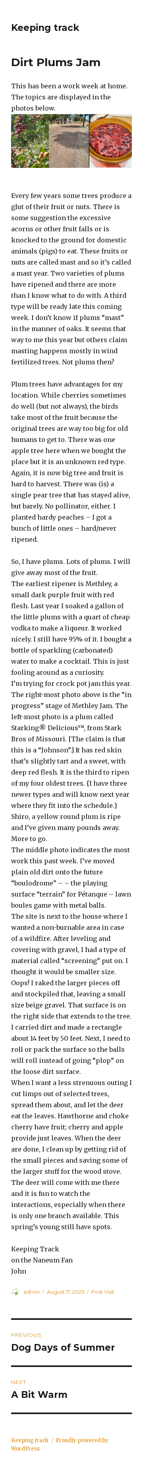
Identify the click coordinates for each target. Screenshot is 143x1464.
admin (31, 1292)
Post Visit (102, 1292)
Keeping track (45, 27)
